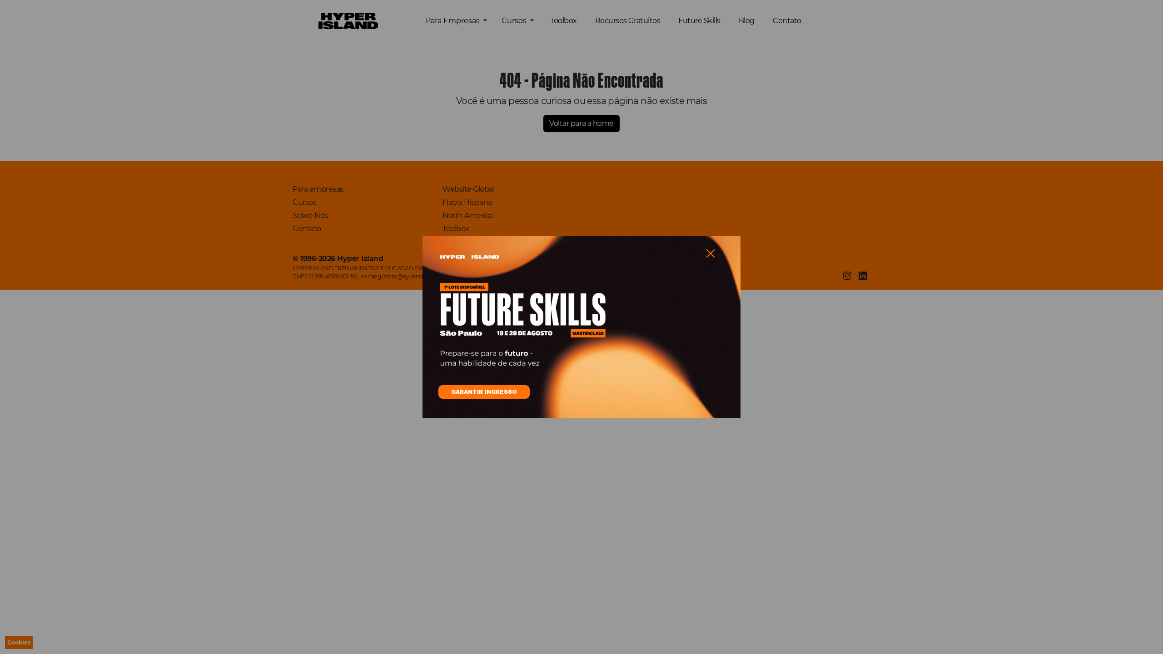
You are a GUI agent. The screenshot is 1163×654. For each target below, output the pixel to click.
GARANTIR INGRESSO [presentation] (484, 392)
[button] (710, 253)
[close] (710, 253)
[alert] (581, 327)
